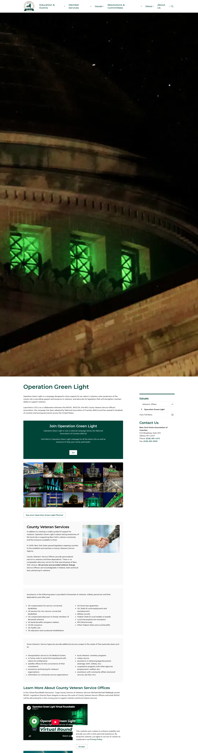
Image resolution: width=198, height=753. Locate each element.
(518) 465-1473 (153, 438)
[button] (33, 469)
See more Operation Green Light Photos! (44, 515)
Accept (81, 746)
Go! (73, 452)
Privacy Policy (96, 739)
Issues (98, 6)
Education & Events (47, 6)
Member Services (74, 6)
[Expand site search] (172, 6)
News (148, 6)
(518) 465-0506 (150, 441)
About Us (161, 6)
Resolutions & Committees (116, 6)
